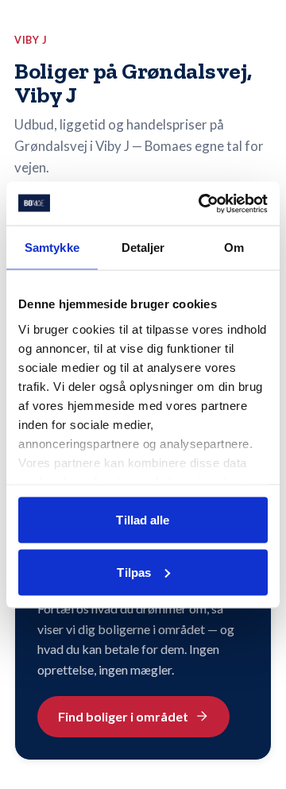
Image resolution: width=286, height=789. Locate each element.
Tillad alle (142, 520)
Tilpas (134, 571)
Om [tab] (234, 247)
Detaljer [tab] (143, 247)
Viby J (31, 40)
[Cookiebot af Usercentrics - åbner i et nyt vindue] (202, 203)
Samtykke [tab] (52, 247)
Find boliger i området (123, 716)
